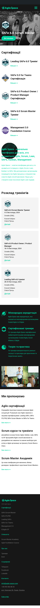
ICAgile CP (5, 529)
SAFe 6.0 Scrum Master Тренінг (23, 113)
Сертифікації (6, 508)
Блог (3, 557)
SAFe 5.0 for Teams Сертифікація (20, 77)
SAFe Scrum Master (8, 513)
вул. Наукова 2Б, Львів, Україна (13, 590)
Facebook (5, 570)
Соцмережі (5, 562)
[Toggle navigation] (36, 7)
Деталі (7, 224)
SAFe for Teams (7, 523)
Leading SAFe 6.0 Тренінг (24, 61)
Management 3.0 (7, 526)
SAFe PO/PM (5, 516)
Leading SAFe (6, 519)
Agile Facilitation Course (10, 543)
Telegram (4, 567)
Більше (13, 66)
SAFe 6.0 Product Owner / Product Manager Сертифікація (24, 95)
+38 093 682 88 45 (7, 587)
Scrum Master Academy (10, 539)
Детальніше (8, 38)
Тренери (4, 553)
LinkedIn (4, 573)
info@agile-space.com (9, 583)
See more (5, 423)
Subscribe (5, 597)
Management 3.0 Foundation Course (20, 129)
